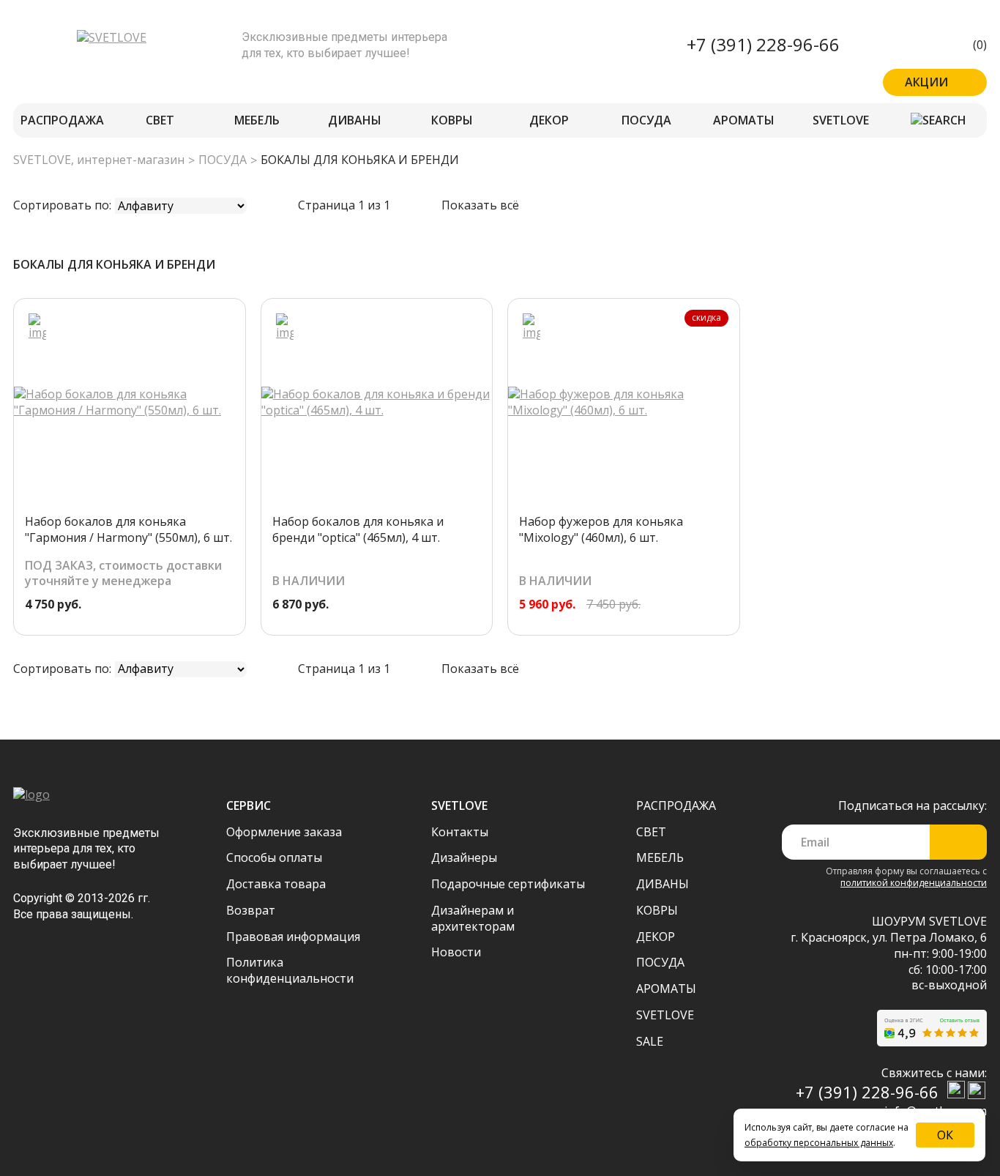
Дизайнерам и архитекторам (473, 918)
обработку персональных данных (819, 1142)
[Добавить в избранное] (37, 327)
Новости (456, 952)
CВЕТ (160, 120)
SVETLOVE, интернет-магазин (98, 160)
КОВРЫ (452, 120)
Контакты (459, 832)
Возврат (250, 910)
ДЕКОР (549, 120)
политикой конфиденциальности (913, 883)
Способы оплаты (274, 857)
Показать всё (480, 205)
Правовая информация (293, 936)
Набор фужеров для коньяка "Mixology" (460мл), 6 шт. (601, 530)
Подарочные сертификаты (508, 884)
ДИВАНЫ (354, 120)
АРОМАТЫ (744, 120)
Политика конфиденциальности (290, 970)
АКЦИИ (926, 82)
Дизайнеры (464, 857)
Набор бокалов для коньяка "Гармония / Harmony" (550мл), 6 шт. (128, 530)
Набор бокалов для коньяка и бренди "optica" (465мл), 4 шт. (358, 530)
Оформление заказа (284, 832)
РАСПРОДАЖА (62, 120)
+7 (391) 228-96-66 (763, 44)
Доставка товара (276, 884)
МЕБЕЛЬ (257, 120)
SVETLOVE (841, 120)
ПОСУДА (646, 120)
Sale (649, 1041)
